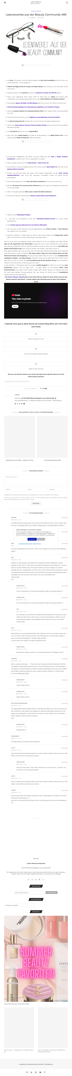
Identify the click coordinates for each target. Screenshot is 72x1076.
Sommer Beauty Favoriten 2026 (16, 1004)
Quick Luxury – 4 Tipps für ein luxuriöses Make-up (19, 1051)
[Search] (67, 2)
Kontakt (40, 1064)
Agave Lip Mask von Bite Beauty (27, 103)
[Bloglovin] (45, 1072)
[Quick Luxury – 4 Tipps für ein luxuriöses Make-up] (19, 1027)
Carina (33, 17)
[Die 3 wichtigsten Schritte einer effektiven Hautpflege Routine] (53, 1027)
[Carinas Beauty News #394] (52, 437)
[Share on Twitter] (42, 388)
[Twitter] (31, 1072)
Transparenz (49, 1064)
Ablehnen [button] (41, 539)
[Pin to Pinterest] (44, 388)
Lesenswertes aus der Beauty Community (17, 381)
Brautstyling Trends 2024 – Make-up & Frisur (20, 460)
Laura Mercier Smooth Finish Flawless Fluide (30, 125)
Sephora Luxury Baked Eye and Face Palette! (45, 117)
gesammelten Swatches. (15, 169)
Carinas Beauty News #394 (52, 460)
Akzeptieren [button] (32, 539)
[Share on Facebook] (40, 388)
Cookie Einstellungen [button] (25, 543)
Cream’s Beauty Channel (15, 277)
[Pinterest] (40, 1072)
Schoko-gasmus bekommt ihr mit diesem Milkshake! (28, 225)
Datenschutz (32, 1064)
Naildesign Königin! (23, 215)
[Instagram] (36, 1072)
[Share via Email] (46, 388)
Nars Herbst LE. (52, 167)
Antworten (64, 517)
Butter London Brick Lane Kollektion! (43, 196)
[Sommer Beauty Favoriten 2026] (36, 959)
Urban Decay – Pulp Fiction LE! (38, 163)
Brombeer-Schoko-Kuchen (46, 219)
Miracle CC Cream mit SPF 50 (46, 93)
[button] (6, 439)
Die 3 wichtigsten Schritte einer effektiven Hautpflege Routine (51, 1051)
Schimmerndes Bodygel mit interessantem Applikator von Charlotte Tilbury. (33, 107)
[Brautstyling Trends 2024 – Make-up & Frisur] (19, 437)
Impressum (23, 1064)
